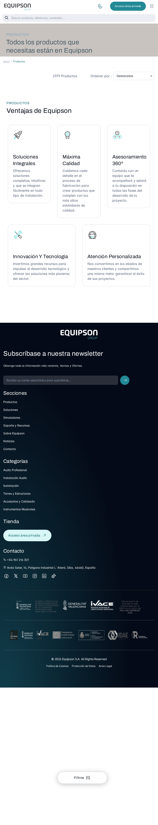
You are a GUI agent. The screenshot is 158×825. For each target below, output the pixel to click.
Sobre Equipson (13, 433)
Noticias (8, 441)
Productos (10, 402)
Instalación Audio (15, 478)
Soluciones (10, 409)
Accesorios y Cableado (19, 501)
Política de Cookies (57, 666)
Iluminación (11, 485)
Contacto (9, 449)
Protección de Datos (83, 666)
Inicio (6, 61)
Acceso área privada (128, 6)
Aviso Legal (105, 666)
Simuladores (11, 417)
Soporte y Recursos (16, 425)
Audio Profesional (15, 470)
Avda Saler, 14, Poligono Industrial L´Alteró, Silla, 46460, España (50, 567)
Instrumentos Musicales (19, 509)
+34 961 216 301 (17, 559)
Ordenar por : (101, 76)
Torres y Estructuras (16, 493)
